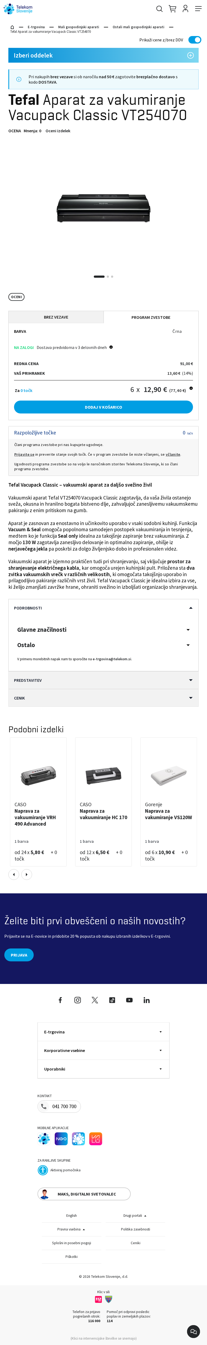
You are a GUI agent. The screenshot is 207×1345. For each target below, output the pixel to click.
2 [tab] (108, 277)
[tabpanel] (103, 208)
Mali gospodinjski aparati (78, 27)
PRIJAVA (19, 955)
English (71, 1215)
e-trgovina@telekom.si (112, 659)
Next (26, 874)
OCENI (16, 297)
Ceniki (135, 1243)
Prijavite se (24, 454)
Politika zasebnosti (135, 1229)
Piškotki (71, 1256)
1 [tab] (99, 277)
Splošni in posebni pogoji (71, 1243)
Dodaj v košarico (103, 407)
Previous (13, 874)
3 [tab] (112, 277)
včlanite (173, 454)
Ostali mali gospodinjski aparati (138, 27)
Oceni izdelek (58, 130)
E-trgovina (36, 27)
